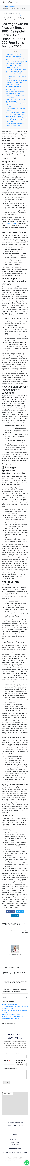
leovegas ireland (11, 223)
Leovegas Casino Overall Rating (15, 95)
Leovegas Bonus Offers (12, 84)
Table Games (9, 121)
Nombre (6, 1054)
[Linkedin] (16, 1157)
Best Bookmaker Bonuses (13, 56)
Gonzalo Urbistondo (15, 954)
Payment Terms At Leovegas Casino (16, 114)
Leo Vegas (9, 106)
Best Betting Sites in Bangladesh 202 (11, 1018)
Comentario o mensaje (11, 1068)
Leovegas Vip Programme (13, 54)
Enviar (6, 1082)
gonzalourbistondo (9, 15)
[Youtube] (20, 1157)
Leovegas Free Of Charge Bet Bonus (16, 99)
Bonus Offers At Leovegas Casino (15, 112)
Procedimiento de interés (20, 1061)
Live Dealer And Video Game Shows (16, 80)
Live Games (9, 75)
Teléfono (7, 1060)
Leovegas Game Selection (13, 116)
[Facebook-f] (9, 1157)
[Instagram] (13, 1157)
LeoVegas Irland (21, 15)
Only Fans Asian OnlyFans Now (9, 1004)
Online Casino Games (12, 90)
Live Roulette (10, 97)
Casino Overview (11, 101)
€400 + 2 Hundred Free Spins (14, 73)
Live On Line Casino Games (14, 71)
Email (18, 1054)
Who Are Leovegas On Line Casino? (16, 69)
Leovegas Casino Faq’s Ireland (15, 82)
